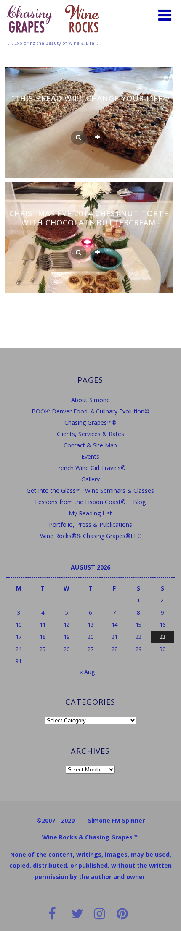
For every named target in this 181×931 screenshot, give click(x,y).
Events (90, 456)
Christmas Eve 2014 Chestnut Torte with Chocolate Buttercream (88, 218)
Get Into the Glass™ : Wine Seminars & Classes (90, 490)
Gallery (90, 479)
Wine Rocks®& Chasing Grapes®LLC (90, 536)
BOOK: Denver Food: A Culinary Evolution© (90, 411)
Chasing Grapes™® (90, 422)
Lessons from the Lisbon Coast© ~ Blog (90, 502)
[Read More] (97, 138)
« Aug (87, 672)
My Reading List (90, 513)
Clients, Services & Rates (90, 434)
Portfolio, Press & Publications (90, 524)
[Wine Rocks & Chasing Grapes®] (53, 35)
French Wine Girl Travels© (90, 468)
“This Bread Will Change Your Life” (89, 98)
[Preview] (78, 138)
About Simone (90, 400)
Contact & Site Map (90, 445)
